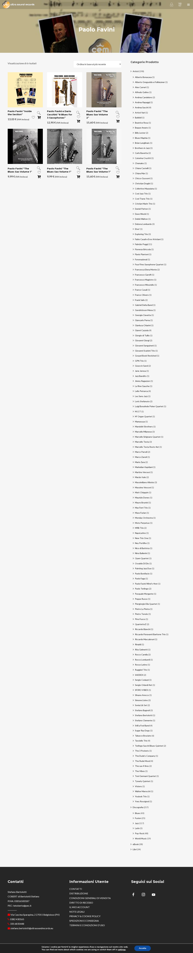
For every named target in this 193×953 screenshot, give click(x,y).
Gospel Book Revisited (145, 355)
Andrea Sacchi (141, 107)
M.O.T (138, 411)
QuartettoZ (140, 624)
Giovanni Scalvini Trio (145, 350)
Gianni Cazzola (142, 330)
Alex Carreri (140, 87)
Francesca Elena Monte (146, 269)
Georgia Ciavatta (143, 315)
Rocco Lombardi (142, 659)
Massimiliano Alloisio (144, 482)
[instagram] (145, 895)
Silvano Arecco (142, 695)
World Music (141, 838)
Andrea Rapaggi (142, 102)
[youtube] (153, 896)
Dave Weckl (140, 214)
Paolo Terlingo (142, 588)
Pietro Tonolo (141, 614)
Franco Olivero (142, 295)
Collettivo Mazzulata (144, 188)
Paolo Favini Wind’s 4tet (146, 583)
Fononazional (141, 259)
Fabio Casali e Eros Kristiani (148, 239)
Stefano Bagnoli (142, 710)
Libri (135, 849)
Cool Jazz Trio (141, 193)
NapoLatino (140, 533)
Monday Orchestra (144, 517)
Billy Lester (140, 132)
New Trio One (141, 538)
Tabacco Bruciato (143, 735)
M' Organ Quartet (143, 416)
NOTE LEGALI (77, 911)
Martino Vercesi (142, 472)
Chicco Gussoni (142, 178)
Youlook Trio (141, 796)
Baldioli (138, 117)
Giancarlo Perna (142, 320)
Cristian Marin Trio (143, 203)
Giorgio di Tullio (142, 335)
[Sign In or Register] (171, 4)
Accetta (142, 948)
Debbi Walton (141, 219)
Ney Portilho (141, 543)
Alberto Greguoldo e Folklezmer (150, 82)
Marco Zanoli (141, 457)
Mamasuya (140, 421)
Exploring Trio (141, 234)
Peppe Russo (141, 599)
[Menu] (188, 4)
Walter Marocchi (142, 791)
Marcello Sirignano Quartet (147, 436)
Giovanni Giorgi (142, 340)
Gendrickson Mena (144, 310)
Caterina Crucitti (143, 158)
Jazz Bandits (140, 376)
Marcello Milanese (143, 431)
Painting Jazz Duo (143, 568)
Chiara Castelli (142, 168)
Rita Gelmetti (141, 649)
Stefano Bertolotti (143, 715)
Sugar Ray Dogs (142, 730)
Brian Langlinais (142, 143)
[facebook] (135, 895)
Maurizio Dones (142, 497)
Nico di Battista (142, 548)
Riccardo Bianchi (142, 629)
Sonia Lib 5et (141, 705)
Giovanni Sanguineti (144, 345)
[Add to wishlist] (33, 118)
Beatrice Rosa (141, 122)
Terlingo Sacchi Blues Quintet (149, 745)
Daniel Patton (141, 208)
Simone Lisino (141, 700)
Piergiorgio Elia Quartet (146, 604)
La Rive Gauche (142, 386)
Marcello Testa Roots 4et (147, 447)
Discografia (138, 807)
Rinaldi (138, 644)
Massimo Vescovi (143, 487)
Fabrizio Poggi (141, 244)
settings (122, 949)
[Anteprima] (39, 113)
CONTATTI (75, 888)
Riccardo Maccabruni (144, 639)
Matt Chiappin (141, 492)
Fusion (138, 818)
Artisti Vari (140, 112)
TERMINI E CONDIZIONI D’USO (87, 925)
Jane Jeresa (140, 371)
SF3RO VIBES (141, 690)
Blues (137, 813)
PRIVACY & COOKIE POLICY (84, 916)
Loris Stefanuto (142, 401)
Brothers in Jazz (142, 148)
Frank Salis (140, 300)
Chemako (139, 163)
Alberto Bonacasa (143, 77)
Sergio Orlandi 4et (143, 685)
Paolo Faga (140, 578)
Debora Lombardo (143, 224)
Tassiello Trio (141, 740)
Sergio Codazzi (142, 680)
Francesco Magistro (144, 279)
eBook (136, 844)
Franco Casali (141, 289)
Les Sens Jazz (141, 396)
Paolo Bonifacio (142, 573)
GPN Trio (139, 360)
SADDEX (139, 675)
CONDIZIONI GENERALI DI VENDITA (90, 898)
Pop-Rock (139, 833)
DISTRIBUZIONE (78, 893)
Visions (138, 786)
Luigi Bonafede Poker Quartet (149, 406)
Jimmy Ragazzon (142, 381)
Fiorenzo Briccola (143, 249)
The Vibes (140, 771)
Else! (137, 229)
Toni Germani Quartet (145, 776)
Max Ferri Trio (141, 507)
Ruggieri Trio (141, 669)
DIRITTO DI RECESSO (81, 902)
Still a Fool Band (142, 725)
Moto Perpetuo (142, 523)
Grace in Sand (141, 365)
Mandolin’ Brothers (144, 426)
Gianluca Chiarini (143, 325)
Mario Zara (140, 462)
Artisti (136, 71)
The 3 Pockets (142, 750)
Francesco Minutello (144, 284)
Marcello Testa (142, 441)
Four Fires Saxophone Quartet (149, 264)
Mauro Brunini (141, 502)
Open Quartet (142, 558)
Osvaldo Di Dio (142, 563)
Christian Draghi (142, 183)
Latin (137, 828)
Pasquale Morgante (144, 593)
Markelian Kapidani (144, 467)
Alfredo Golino (142, 92)
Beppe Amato (141, 127)
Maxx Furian (140, 512)
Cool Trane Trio (142, 198)
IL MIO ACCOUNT (79, 907)
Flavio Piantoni (142, 254)
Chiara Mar (140, 173)
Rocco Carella (141, 654)
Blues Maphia (141, 138)
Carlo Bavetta (141, 153)
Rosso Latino (141, 664)
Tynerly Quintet (142, 781)
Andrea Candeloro (143, 97)
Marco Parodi (141, 452)
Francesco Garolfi (143, 274)
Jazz (137, 823)
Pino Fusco (140, 619)
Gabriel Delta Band (144, 305)
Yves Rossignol (142, 801)
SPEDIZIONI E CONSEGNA (84, 920)
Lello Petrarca (141, 391)
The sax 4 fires (142, 766)
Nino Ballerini (141, 553)
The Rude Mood (142, 761)
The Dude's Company (145, 756)
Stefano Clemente (143, 720)
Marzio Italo (140, 477)
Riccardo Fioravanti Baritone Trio (150, 634)
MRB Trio (139, 528)
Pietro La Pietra (142, 609)
